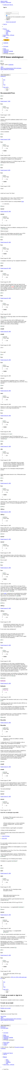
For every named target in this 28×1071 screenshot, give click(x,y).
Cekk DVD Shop (5, 836)
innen (22, 201)
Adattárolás (10, 64)
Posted (5, 101)
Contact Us (5, 1043)
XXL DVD (4, 838)
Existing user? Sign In (8, 4)
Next (4, 84)
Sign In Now (3, 1016)
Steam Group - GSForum (8, 35)
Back (7, 1059)
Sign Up (5, 24)
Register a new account (6, 1008)
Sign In (8, 19)
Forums (7, 30)
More (7, 33)
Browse (5, 28)
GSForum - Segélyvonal (6, 2)
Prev (4, 79)
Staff (7, 32)
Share (2, 67)
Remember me (9, 16)
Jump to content (4, 1)
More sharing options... (5, 74)
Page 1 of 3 (6, 87)
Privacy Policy (6, 1042)
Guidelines (8, 31)
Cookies (5, 1044)
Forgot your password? (11, 21)
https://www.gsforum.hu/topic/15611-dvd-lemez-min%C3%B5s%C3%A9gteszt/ (11, 69)
